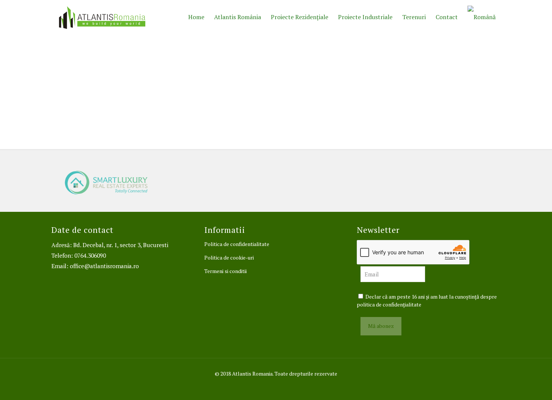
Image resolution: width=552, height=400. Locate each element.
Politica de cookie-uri (229, 257)
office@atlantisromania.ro (104, 266)
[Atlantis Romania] (102, 17)
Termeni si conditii (225, 271)
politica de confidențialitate (389, 304)
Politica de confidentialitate (236, 244)
